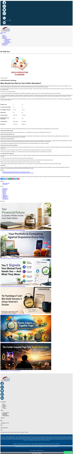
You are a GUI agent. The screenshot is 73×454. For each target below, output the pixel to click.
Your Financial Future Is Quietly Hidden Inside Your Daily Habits (12, 230)
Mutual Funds (7, 41)
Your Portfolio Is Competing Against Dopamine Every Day (11, 258)
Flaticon (40, 453)
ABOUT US (5, 37)
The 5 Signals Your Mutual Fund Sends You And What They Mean (12, 286)
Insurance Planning (8, 42)
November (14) (5, 198)
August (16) (5, 195)
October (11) (5, 197)
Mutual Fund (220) (6, 183)
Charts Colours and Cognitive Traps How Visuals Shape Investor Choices (14, 342)
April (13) (4, 191)
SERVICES (5, 38)
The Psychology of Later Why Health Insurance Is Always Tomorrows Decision (15, 314)
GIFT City (4, 36)
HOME (4, 35)
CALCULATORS (6, 43)
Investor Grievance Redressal (55, 443)
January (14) (5, 188)
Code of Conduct (46, 443)
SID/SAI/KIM (41, 443)
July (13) (4, 194)
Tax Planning (7, 40)
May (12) (4, 192)
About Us (4, 405)
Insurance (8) (5, 184)
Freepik (35, 453)
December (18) (5, 199)
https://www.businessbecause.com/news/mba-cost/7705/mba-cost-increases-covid (18, 172)
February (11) (5, 189)
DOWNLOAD (5, 44)
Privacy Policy (28, 443)
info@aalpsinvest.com (6, 25)
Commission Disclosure (21, 443)
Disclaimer (15, 443)
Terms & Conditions (34, 443)
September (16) (5, 196)
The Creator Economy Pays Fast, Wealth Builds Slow (10, 370)
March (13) (5, 190)
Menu (1, 33)
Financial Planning (8, 39)
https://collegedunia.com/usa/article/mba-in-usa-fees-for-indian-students (16, 171)
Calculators (4, 406)
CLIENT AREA (3, 32)
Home (4, 404)
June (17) (4, 193)
